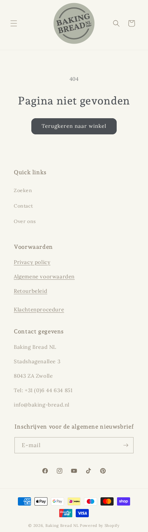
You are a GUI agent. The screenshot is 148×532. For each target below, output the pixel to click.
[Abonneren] (125, 445)
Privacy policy (32, 262)
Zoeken (23, 190)
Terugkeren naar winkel (74, 126)
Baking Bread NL (62, 525)
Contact (23, 206)
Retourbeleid (30, 291)
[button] (13, 23)
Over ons (25, 221)
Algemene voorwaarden (44, 276)
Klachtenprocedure (39, 309)
